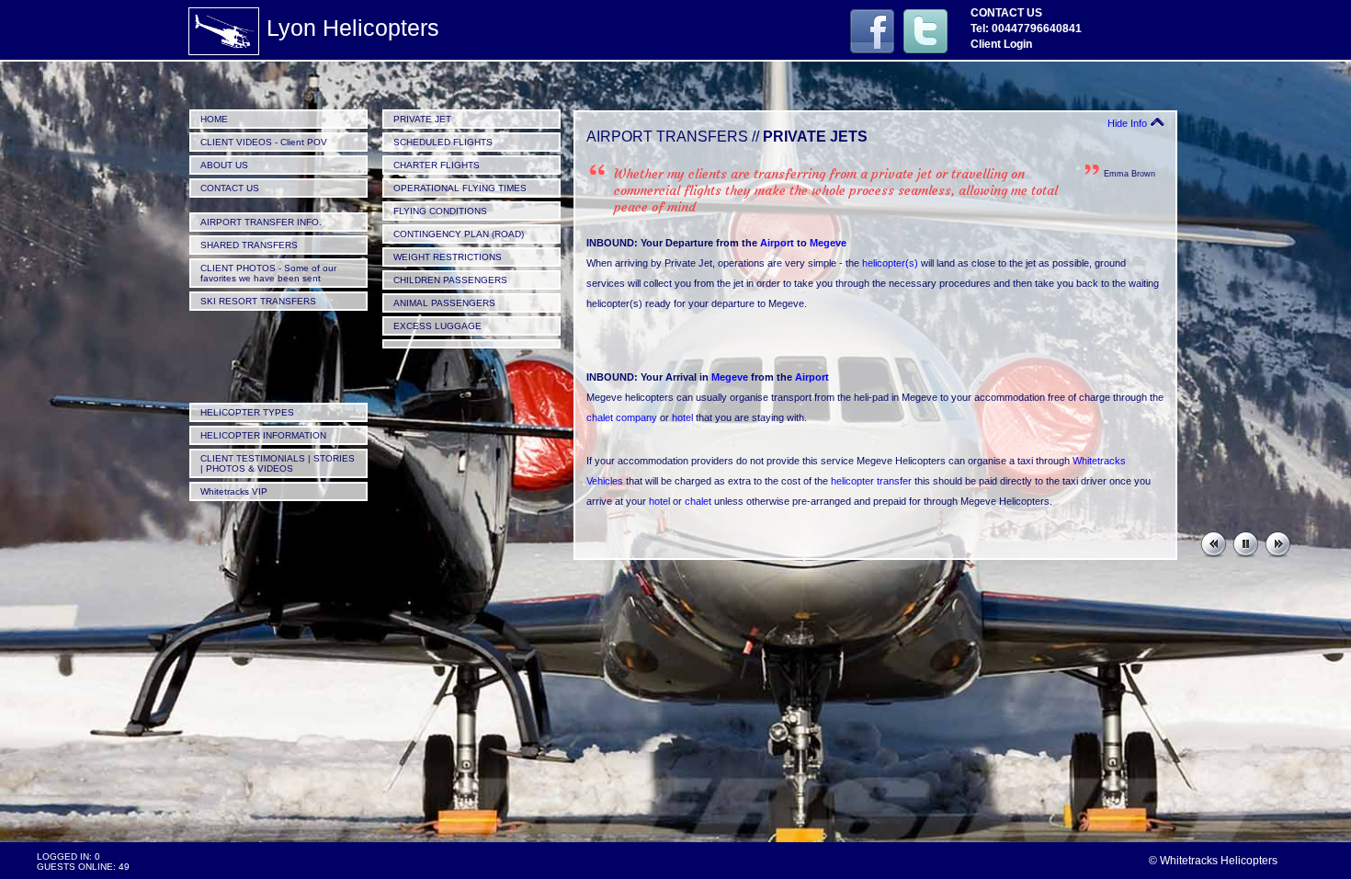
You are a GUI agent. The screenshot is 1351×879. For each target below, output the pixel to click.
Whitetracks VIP (233, 491)
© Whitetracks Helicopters (1213, 860)
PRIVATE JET (422, 119)
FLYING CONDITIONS (440, 211)
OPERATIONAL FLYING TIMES (460, 188)
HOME (214, 119)
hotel (682, 417)
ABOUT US (224, 165)
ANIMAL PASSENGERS (444, 303)
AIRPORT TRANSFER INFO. (261, 222)
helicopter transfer (871, 480)
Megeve (828, 242)
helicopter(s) (890, 262)
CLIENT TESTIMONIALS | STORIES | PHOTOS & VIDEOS (277, 463)
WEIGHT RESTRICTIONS (447, 257)
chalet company (621, 417)
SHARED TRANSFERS (249, 245)
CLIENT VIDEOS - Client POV (263, 142)
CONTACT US (229, 188)
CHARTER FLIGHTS (436, 165)
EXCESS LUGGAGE (437, 326)
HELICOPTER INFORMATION (263, 435)
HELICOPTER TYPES (247, 412)
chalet (698, 501)
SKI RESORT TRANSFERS (258, 301)
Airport (777, 242)
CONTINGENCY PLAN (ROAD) (458, 234)
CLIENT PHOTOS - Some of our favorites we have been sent (268, 273)
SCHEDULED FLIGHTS (443, 142)
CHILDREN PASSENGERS (450, 280)
